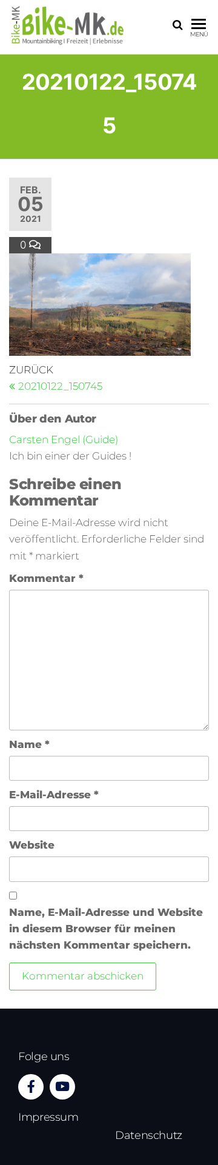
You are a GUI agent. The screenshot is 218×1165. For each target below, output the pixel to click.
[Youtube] (62, 1087)
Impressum (48, 1117)
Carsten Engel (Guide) (63, 439)
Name (29, 744)
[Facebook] (31, 1087)
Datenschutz (148, 1135)
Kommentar (46, 578)
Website (31, 845)
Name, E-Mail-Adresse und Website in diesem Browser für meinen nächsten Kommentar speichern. (106, 928)
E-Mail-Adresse (54, 795)
